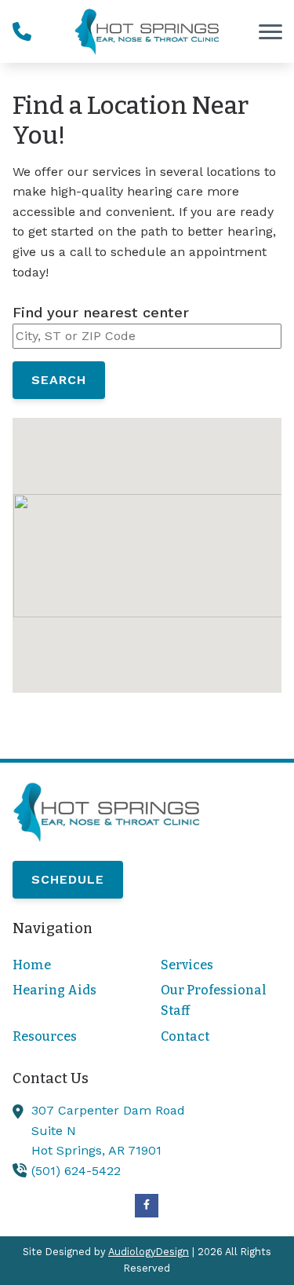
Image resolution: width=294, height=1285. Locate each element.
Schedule (67, 879)
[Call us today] (22, 31)
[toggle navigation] (270, 31)
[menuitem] (73, 965)
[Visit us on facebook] (146, 1205)
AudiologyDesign (148, 1252)
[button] (147, 542)
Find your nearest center (101, 312)
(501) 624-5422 (76, 1170)
